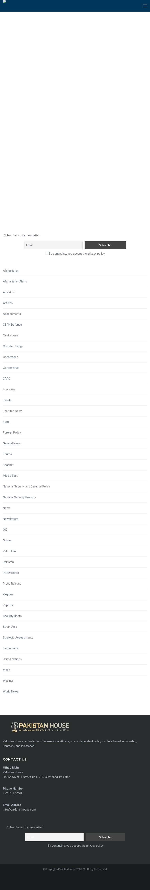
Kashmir (8, 465)
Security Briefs (12, 616)
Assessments (12, 314)
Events (7, 400)
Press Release (12, 583)
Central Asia (11, 335)
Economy (9, 389)
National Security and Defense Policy (26, 486)
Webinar (8, 680)
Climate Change (13, 346)
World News (10, 691)
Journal (7, 454)
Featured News (12, 411)
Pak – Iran (9, 551)
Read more (14, 179)
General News (12, 443)
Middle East (10, 475)
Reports (8, 605)
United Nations (12, 659)
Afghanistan (11, 270)
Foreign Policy (12, 432)
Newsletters (10, 519)
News (6, 508)
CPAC (6, 378)
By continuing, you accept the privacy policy (76, 253)
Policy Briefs (11, 573)
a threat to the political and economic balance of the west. (79, 158)
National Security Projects (19, 497)
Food (6, 422)
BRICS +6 (118, 158)
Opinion (7, 540)
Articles (8, 303)
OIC (5, 529)
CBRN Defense (12, 324)
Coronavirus (11, 368)
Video (6, 670)
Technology (10, 648)
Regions (8, 594)
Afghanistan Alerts (15, 281)
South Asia (10, 627)
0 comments (135, 158)
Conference (10, 357)
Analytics (9, 292)
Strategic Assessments (18, 637)
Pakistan (8, 562)
